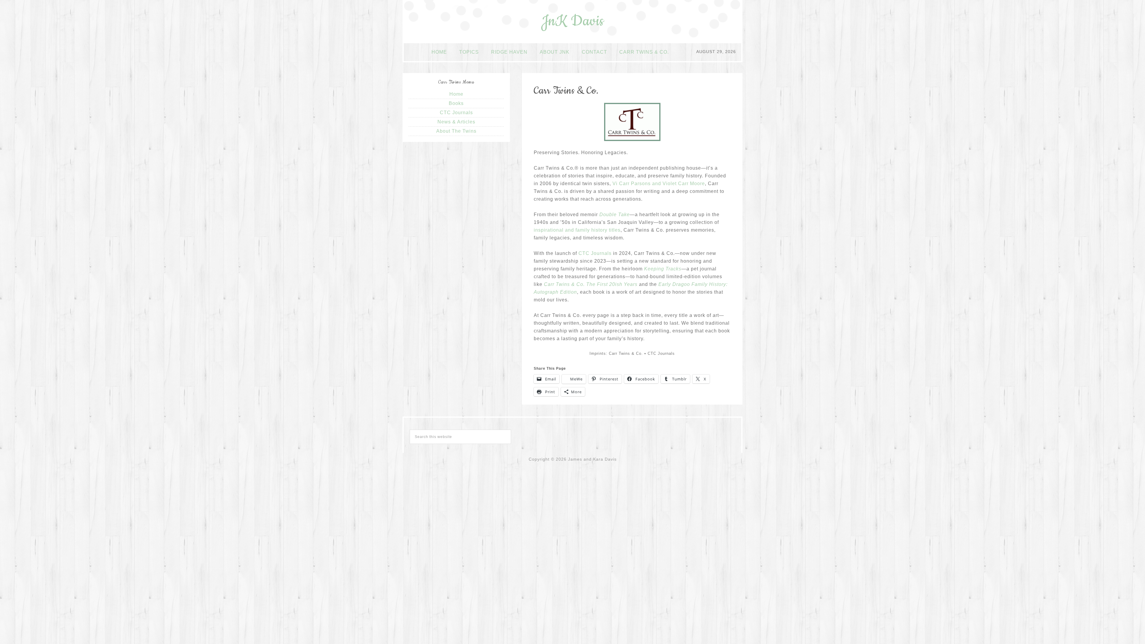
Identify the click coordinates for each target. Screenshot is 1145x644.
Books (456, 103)
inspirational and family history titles (577, 230)
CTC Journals (595, 253)
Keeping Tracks (662, 268)
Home (456, 94)
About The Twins (456, 131)
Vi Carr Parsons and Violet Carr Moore (658, 183)
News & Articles (456, 121)
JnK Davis (572, 21)
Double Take (614, 214)
